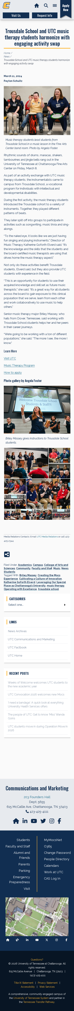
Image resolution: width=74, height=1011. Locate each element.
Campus (38, 565)
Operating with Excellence (20, 589)
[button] (46, 5)
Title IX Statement (23, 982)
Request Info (44, 15)
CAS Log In (52, 878)
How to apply (13, 372)
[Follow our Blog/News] (17, 940)
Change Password (57, 853)
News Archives (17, 631)
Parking (24, 870)
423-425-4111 (39, 811)
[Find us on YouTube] (34, 822)
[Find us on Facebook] (66, 940)
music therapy (55, 585)
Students (9, 571)
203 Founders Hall (37, 797)
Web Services (47, 986)
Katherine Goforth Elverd (19, 582)
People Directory (56, 859)
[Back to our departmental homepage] (7, 940)
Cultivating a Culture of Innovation (40, 578)
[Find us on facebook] (59, 822)
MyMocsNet (53, 840)
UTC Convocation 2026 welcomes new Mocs (36, 694)
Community (23, 568)
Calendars (51, 865)
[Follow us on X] (46, 940)
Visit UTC (10, 358)
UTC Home (15, 655)
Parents (24, 864)
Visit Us (16, 15)
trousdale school (48, 589)
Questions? (37, 959)
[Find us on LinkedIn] (25, 822)
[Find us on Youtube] (37, 940)
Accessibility (28, 986)
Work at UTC (53, 872)
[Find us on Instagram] (52, 822)
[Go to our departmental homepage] (16, 822)
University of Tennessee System (31, 998)
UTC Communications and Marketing (31, 639)
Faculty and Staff (42, 568)
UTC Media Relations (47, 536)
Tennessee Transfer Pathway (38, 1002)
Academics (25, 565)
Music (56, 568)
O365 (48, 846)
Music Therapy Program (19, 365)
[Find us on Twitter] (43, 822)
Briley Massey (27, 575)
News (64, 568)
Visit (27, 888)
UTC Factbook (17, 647)
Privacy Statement (47, 982)
